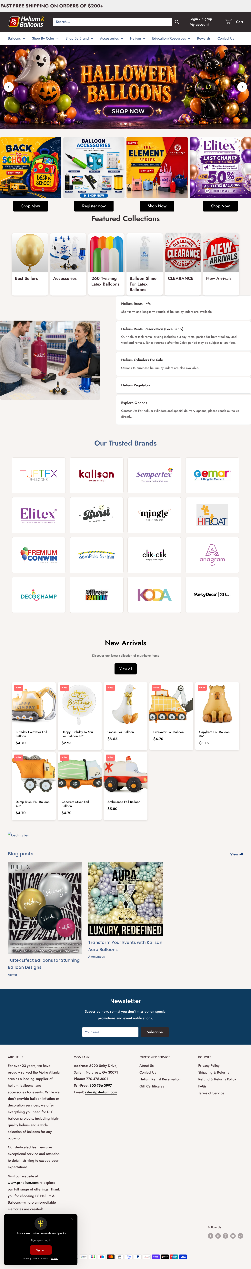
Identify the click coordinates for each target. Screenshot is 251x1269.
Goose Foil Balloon (120, 732)
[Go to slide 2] (125, 124)
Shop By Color (43, 38)
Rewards (204, 38)
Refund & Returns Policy (217, 1079)
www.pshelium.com (23, 1182)
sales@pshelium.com (101, 1092)
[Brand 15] (154, 595)
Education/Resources (169, 38)
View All (125, 668)
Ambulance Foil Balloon (123, 802)
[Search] (177, 22)
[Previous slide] (9, 87)
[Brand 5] (39, 515)
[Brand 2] (96, 475)
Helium (135, 38)
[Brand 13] (39, 595)
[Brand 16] (212, 595)
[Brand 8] (212, 515)
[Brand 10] (96, 555)
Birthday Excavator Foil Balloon (31, 734)
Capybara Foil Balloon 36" (214, 734)
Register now (94, 206)
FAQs (202, 1086)
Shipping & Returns (213, 1072)
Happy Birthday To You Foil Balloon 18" (77, 734)
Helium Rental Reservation (160, 1079)
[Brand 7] (154, 515)
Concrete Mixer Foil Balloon (75, 804)
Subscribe (155, 1032)
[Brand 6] (96, 515)
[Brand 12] (212, 555)
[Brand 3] (154, 475)
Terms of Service (211, 1093)
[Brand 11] (154, 555)
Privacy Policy (209, 1065)
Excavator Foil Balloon (168, 732)
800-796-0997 (101, 1085)
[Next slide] (242, 87)
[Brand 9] (39, 555)
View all (237, 854)
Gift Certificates (151, 1086)
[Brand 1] (39, 475)
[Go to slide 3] (130, 124)
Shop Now (30, 206)
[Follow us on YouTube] (233, 1235)
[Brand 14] (96, 595)
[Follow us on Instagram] (225, 1235)
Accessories (109, 38)
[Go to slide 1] (121, 124)
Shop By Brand (77, 38)
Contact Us (225, 38)
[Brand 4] (212, 475)
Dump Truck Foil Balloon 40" (33, 804)
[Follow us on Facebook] (210, 1235)
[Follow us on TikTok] (240, 1235)
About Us (146, 1065)
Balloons (14, 38)
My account (199, 24)
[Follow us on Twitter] (218, 1235)
